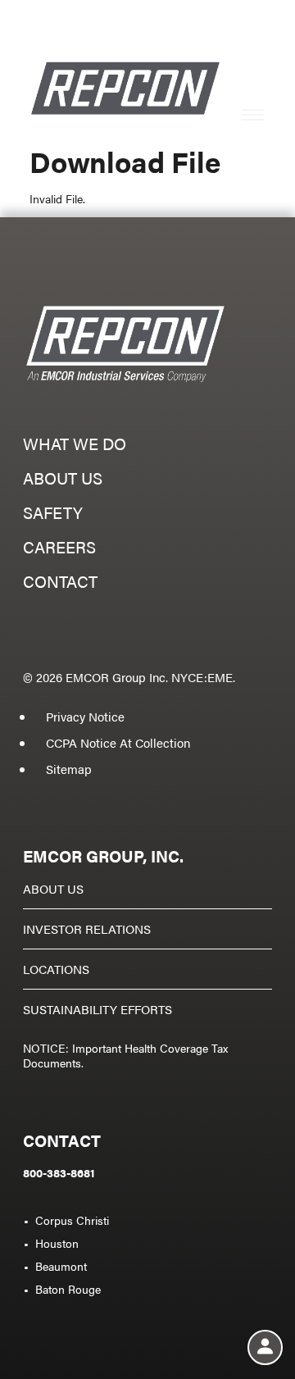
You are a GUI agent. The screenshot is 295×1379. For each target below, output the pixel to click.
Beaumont (61, 1266)
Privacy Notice (85, 716)
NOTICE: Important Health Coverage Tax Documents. (125, 1055)
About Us (53, 888)
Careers (59, 548)
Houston (57, 1243)
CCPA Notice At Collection (118, 742)
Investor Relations (87, 928)
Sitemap (69, 768)
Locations (56, 968)
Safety (53, 514)
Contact (60, 583)
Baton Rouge (68, 1289)
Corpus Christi (72, 1220)
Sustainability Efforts (97, 1008)
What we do (74, 445)
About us (62, 480)
